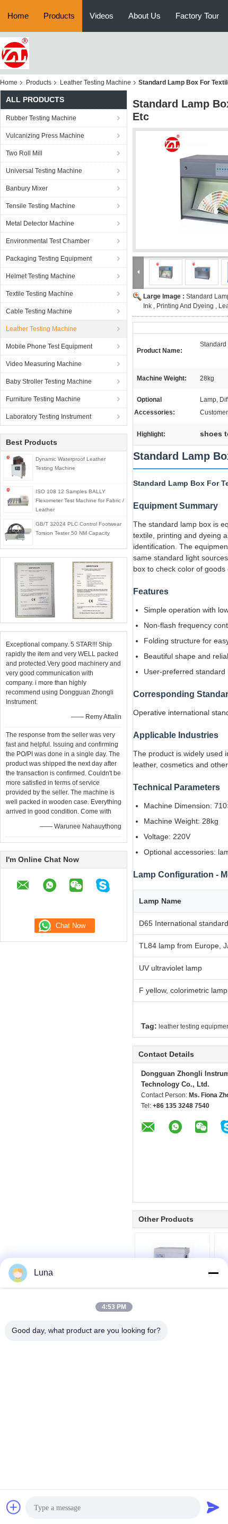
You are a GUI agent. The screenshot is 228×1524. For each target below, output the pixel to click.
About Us (144, 15)
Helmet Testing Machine (40, 276)
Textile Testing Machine (39, 293)
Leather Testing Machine (95, 82)
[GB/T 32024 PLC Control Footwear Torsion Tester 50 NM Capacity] (18, 531)
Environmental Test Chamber (48, 241)
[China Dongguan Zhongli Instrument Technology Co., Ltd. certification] (35, 589)
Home (18, 15)
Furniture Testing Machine (43, 399)
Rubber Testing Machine (41, 118)
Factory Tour (197, 15)
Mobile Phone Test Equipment (49, 346)
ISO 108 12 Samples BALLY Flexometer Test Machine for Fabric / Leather (80, 500)
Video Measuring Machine (44, 364)
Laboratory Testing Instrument (48, 416)
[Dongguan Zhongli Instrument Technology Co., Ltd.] (14, 52)
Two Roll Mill (24, 153)
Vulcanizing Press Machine (45, 135)
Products (59, 15)
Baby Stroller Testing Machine (49, 381)
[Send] (213, 1507)
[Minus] (213, 1272)
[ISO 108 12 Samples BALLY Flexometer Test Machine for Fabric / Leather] (18, 499)
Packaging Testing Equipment (49, 258)
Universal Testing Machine (44, 171)
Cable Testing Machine (39, 311)
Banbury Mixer (27, 188)
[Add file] (13, 1507)
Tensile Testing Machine (40, 206)
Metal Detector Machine (40, 223)
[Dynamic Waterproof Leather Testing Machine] (18, 466)
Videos (101, 15)
